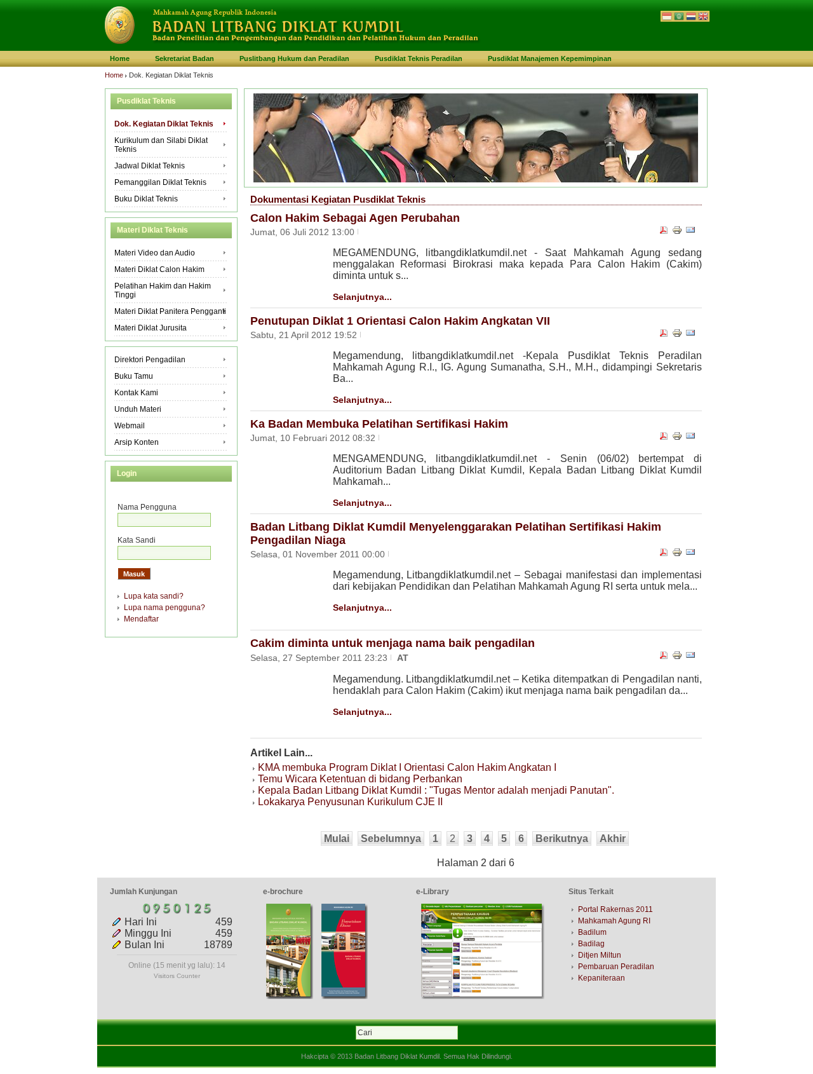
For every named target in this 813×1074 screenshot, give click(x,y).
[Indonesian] (667, 17)
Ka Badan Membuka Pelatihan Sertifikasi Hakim (379, 424)
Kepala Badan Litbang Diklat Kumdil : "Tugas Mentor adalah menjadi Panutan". (436, 790)
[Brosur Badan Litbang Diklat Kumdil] (289, 996)
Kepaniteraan (601, 978)
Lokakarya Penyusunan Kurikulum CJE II (350, 801)
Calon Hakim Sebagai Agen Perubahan (355, 218)
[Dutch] (691, 17)
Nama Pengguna (147, 507)
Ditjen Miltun (599, 955)
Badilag (591, 943)
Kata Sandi (137, 540)
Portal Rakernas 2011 (615, 909)
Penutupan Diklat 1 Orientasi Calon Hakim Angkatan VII (400, 321)
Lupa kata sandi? (154, 596)
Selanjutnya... (362, 297)
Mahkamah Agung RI (614, 920)
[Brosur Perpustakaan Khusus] (345, 996)
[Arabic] (679, 17)
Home (114, 75)
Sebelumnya (391, 838)
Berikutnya (561, 838)
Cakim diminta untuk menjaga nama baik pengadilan (392, 643)
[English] (703, 17)
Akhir (613, 838)
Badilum (592, 932)
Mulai (336, 838)
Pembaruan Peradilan (616, 966)
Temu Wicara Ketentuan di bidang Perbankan (360, 778)
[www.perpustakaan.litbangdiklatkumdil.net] (482, 996)
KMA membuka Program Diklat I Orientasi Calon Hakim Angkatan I (407, 767)
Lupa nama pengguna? (164, 607)
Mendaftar (141, 619)
